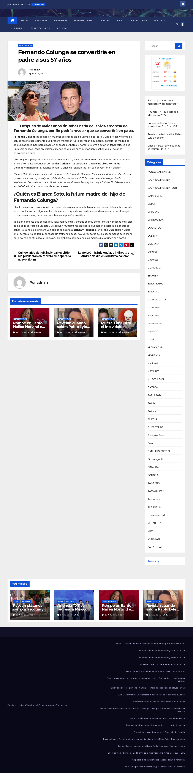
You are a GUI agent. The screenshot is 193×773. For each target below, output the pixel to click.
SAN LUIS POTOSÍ (159, 451)
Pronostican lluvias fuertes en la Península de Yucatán (159, 732)
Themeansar (62, 705)
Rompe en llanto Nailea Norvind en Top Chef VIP (29, 327)
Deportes (61, 20)
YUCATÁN (154, 538)
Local (120, 20)
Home (118, 643)
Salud (105, 20)
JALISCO (153, 331)
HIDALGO (153, 315)
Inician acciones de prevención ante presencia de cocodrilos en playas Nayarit (147, 688)
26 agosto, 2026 (25, 615)
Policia (62, 28)
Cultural (17, 28)
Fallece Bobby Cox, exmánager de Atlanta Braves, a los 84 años (155, 671)
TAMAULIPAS (156, 491)
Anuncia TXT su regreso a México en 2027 (72, 609)
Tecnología (139, 20)
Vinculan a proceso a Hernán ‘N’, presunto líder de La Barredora (155, 766)
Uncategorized (156, 515)
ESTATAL (153, 291)
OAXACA (153, 387)
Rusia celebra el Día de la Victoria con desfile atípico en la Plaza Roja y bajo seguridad (144, 739)
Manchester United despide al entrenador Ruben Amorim (158, 701)
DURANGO (154, 267)
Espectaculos (40, 28)
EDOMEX (153, 275)
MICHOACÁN (155, 347)
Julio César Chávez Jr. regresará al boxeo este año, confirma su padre (151, 694)
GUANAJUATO (157, 299)
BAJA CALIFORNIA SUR (162, 187)
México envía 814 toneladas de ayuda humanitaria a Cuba (157, 718)
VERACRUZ (154, 523)
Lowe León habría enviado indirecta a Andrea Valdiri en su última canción (104, 254)
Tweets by (153, 561)
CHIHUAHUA (156, 219)
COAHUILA (154, 227)
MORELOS (154, 355)
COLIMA (152, 235)
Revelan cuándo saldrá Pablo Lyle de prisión (72, 327)
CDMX (151, 203)
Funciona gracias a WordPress (22, 705)
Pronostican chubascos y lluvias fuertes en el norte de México (155, 725)
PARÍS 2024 (155, 395)
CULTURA (154, 243)
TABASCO (154, 483)
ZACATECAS (155, 546)
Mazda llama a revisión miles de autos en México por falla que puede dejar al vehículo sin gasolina (142, 709)
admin (37, 69)
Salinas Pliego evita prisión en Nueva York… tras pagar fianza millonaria (151, 746)
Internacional (84, 20)
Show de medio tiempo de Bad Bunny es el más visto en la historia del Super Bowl (146, 753)
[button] (177, 24)
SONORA (153, 475)
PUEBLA (153, 419)
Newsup (49, 705)
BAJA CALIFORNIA (159, 179)
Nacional (41, 20)
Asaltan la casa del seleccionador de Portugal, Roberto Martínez (154, 643)
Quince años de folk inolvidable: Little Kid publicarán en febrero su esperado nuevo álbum (44, 256)
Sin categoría (155, 459)
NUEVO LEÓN (156, 379)
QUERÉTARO (155, 427)
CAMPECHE (155, 195)
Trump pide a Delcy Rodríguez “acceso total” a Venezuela (157, 760)
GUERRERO (154, 307)
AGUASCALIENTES (159, 171)
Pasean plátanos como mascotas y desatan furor (28, 609)
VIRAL (151, 531)
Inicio (24, 20)
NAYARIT (153, 371)
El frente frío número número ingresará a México (162, 650)
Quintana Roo (156, 435)
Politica (159, 20)
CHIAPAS (153, 211)
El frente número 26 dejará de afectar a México (162, 664)
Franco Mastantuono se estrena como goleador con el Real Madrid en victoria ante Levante (146, 679)
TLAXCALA (154, 507)
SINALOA (153, 467)
